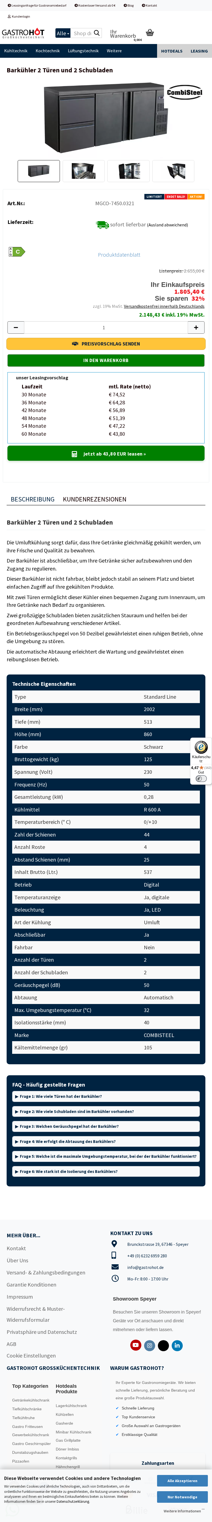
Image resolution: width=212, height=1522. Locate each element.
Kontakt (151, 5)
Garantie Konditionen (31, 1284)
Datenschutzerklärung (73, 1501)
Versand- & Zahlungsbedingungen (46, 1272)
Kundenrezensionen (94, 499)
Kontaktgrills (66, 1458)
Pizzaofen (20, 1461)
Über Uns (17, 1260)
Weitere (114, 50)
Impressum (20, 1296)
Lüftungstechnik (83, 50)
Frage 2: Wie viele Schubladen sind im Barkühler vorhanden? (77, 1111)
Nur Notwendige (182, 1496)
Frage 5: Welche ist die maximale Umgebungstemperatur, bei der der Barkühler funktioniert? (108, 1156)
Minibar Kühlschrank (73, 1432)
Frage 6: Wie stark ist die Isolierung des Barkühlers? (69, 1171)
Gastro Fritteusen (27, 1426)
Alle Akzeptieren (182, 1480)
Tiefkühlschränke (27, 1409)
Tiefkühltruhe (23, 1418)
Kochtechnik (48, 50)
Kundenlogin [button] (20, 16)
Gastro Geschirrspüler (31, 1443)
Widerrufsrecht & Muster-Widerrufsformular (36, 1314)
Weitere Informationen (182, 1511)
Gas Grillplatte (68, 1440)
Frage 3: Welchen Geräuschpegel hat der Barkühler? (69, 1126)
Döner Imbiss (67, 1449)
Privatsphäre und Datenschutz (42, 1331)
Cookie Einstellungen (31, 1355)
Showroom (170, 1312)
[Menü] (203, 1510)
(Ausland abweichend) (167, 224)
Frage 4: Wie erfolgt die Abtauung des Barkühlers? (68, 1141)
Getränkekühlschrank (30, 1400)
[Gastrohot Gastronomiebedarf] (23, 33)
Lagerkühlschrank (71, 1405)
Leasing (199, 51)
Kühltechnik (15, 50)
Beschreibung (33, 499)
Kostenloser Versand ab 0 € (96, 5)
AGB (11, 1343)
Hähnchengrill (68, 1467)
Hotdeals (171, 51)
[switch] (201, 778)
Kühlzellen (65, 1414)
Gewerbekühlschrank (30, 1435)
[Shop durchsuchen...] (96, 33)
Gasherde (64, 1423)
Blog (130, 5)
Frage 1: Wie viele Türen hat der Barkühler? (61, 1096)
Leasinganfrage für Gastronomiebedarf (38, 5)
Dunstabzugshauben (30, 1452)
